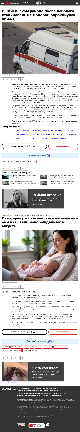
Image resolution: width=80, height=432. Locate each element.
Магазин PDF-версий (49, 388)
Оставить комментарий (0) (63, 146)
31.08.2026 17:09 (6, 215)
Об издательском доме (24, 388)
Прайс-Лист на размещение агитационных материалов (34, 393)
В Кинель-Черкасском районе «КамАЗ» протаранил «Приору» (41, 138)
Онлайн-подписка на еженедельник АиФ (29, 391)
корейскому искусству (68, 322)
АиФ (17, 74)
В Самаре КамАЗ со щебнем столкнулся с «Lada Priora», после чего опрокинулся (61, 182)
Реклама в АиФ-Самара (51, 391)
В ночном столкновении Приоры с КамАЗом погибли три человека (23, 176)
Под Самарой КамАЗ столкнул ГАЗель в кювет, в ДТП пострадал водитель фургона (62, 176)
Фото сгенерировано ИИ (9, 282)
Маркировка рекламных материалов (28, 395)
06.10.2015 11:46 (6, 8)
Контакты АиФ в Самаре (60, 393)
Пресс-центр (37, 388)
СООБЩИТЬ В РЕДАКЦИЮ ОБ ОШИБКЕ (52, 395)
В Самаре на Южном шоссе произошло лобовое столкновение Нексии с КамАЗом (23, 182)
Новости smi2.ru (8, 209)
